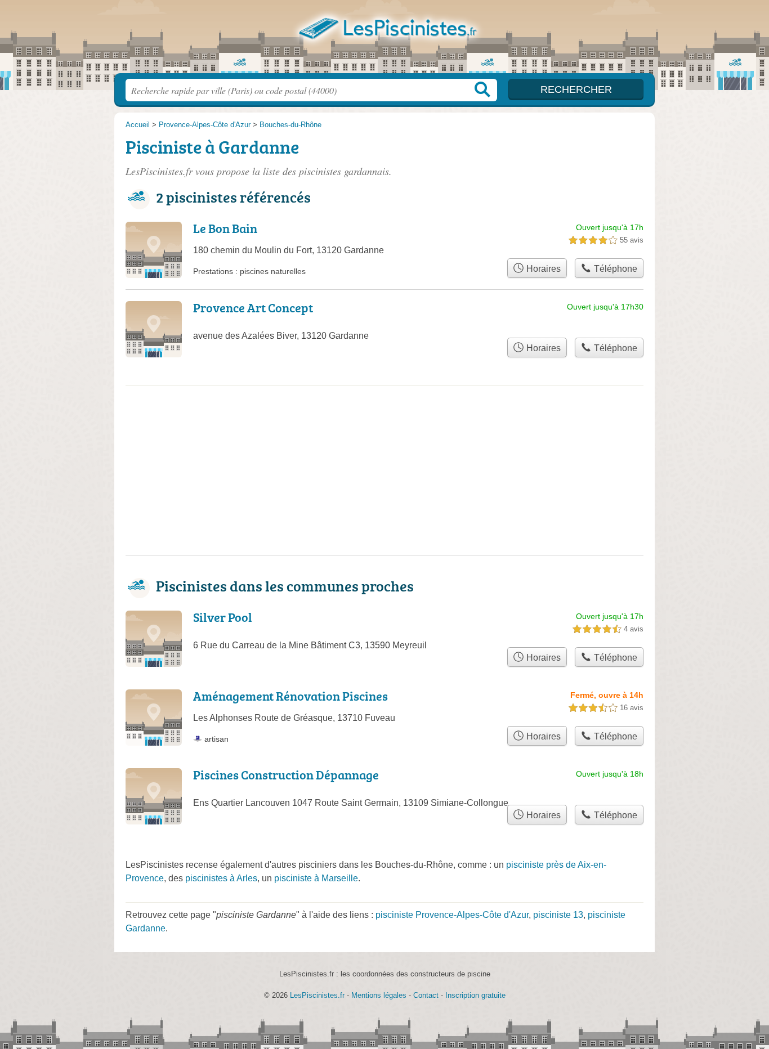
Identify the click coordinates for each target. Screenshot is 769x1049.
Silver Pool (222, 617)
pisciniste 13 (558, 915)
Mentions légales (378, 995)
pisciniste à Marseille (316, 878)
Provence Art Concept (253, 307)
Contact (426, 995)
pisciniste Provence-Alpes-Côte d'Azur (452, 915)
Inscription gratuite (475, 995)
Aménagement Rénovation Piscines (290, 696)
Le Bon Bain (225, 228)
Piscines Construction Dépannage (286, 774)
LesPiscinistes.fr (384, 40)
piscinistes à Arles (221, 878)
